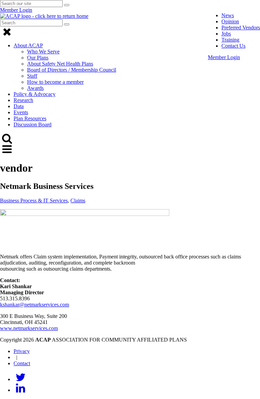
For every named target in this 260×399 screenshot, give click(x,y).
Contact (22, 363)
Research (23, 100)
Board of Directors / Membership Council (71, 70)
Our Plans (37, 57)
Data (19, 106)
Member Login (224, 57)
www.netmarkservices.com (29, 328)
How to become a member (55, 82)
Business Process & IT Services (34, 200)
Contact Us (233, 46)
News (227, 15)
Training (230, 40)
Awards (35, 88)
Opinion (230, 21)
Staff (32, 76)
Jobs (226, 33)
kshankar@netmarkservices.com (34, 304)
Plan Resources (30, 118)
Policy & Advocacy (35, 94)
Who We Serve (43, 51)
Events (21, 112)
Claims (77, 200)
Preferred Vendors (240, 27)
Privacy (22, 351)
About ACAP (28, 45)
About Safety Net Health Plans (60, 64)
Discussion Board (32, 124)
